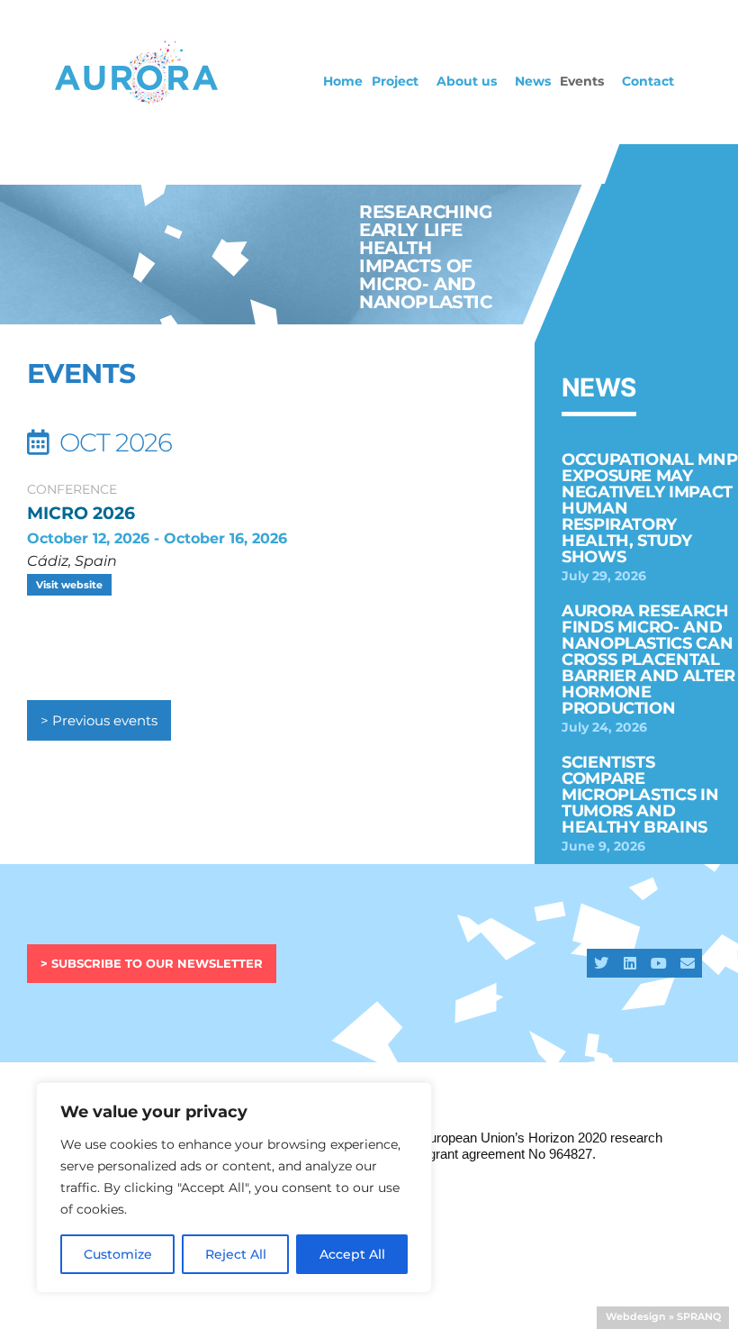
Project (395, 81)
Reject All (235, 1254)
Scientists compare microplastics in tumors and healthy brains (640, 794)
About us (466, 81)
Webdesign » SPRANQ (663, 1316)
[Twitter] (601, 963)
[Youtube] (658, 963)
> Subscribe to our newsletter (151, 963)
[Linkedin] (630, 963)
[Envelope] (687, 963)
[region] (234, 1187)
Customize (118, 1254)
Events (582, 81)
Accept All (352, 1254)
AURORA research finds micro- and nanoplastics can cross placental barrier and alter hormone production (648, 659)
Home (343, 81)
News (533, 81)
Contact (648, 81)
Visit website (69, 584)
